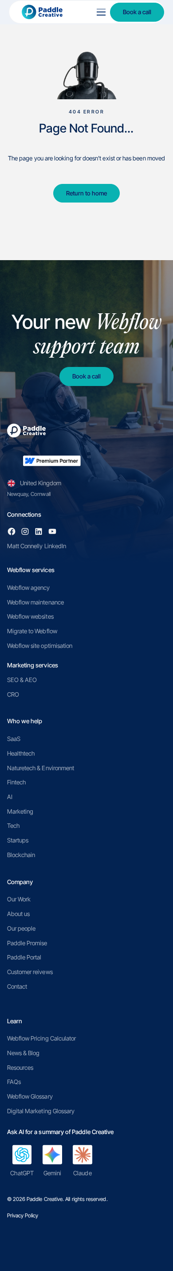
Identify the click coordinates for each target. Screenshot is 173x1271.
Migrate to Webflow (32, 631)
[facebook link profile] (11, 531)
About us (18, 913)
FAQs (14, 1081)
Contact (17, 986)
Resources (20, 1067)
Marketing (20, 811)
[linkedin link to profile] (38, 531)
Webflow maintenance (35, 602)
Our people (21, 928)
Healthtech (21, 753)
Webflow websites (30, 616)
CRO (13, 694)
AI (9, 796)
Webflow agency (28, 587)
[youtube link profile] (52, 531)
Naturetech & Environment (41, 768)
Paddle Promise (27, 943)
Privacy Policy (23, 1215)
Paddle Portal (24, 957)
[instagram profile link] (24, 531)
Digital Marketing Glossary (41, 1111)
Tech (13, 825)
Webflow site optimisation (40, 645)
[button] (99, 12)
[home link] (49, 12)
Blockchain (21, 854)
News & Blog (23, 1053)
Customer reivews (30, 971)
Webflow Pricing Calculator (41, 1038)
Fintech (16, 782)
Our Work (19, 899)
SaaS (13, 738)
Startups (18, 840)
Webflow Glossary (30, 1096)
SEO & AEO (22, 679)
